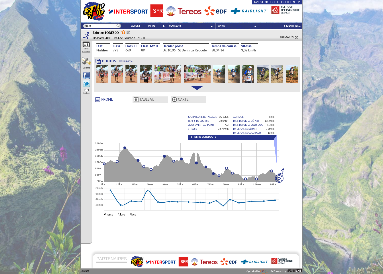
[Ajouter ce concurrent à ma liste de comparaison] (128, 32)
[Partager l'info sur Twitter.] (86, 83)
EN (282, 2)
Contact (86, 93)
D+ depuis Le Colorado (247, 133)
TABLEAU (147, 100)
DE (277, 2)
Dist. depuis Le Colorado (248, 125)
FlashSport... (126, 61)
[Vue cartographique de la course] (174, 99)
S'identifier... (292, 26)
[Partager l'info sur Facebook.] (86, 75)
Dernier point (173, 46)
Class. (117, 46)
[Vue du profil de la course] (97, 99)
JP (298, 2)
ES (271, 2)
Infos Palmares (86, 50)
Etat (99, 46)
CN (293, 2)
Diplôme (86, 68)
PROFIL (107, 100)
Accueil (135, 26)
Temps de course (223, 46)
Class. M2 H (149, 46)
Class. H (131, 46)
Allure (121, 214)
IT (288, 2)
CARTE (183, 100)
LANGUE (259, 2)
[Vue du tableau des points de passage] (136, 99)
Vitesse (246, 46)
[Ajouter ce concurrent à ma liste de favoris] (123, 32)
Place (132, 214)
